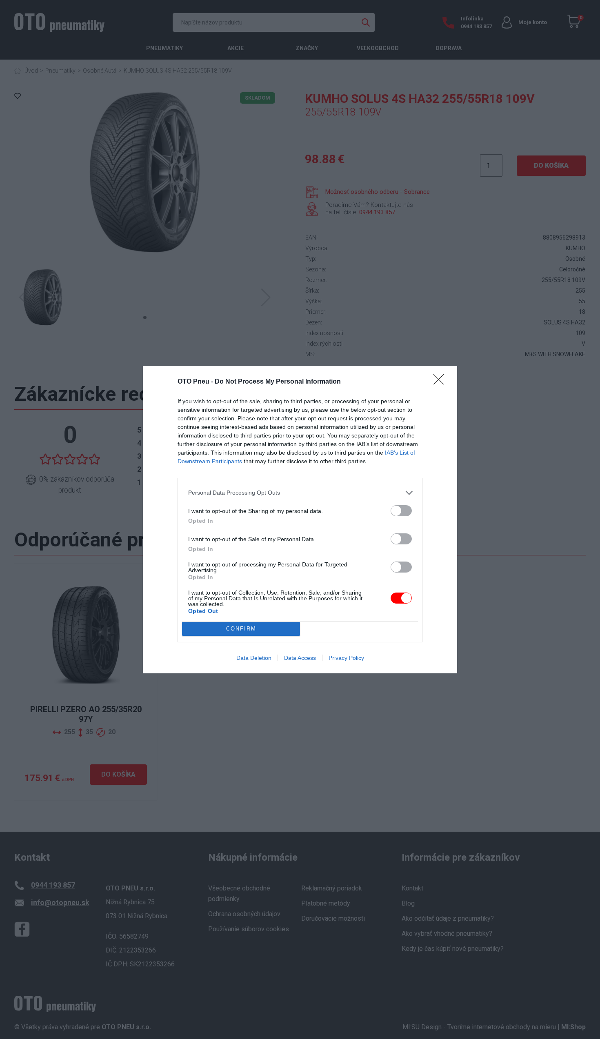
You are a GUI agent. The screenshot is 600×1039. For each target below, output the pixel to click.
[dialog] (300, 519)
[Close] (441, 382)
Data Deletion (253, 658)
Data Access (300, 658)
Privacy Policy (346, 658)
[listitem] (300, 492)
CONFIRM (241, 629)
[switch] (401, 510)
